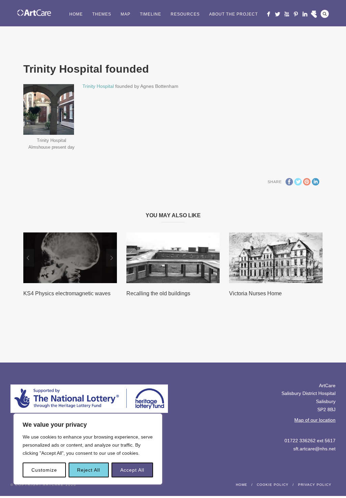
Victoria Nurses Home (255, 293)
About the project (233, 14)
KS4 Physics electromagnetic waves (66, 293)
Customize (44, 470)
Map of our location (315, 420)
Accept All (132, 470)
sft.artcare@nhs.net (314, 448)
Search (325, 14)
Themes (101, 14)
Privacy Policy (314, 485)
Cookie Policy (273, 485)
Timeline (150, 14)
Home (76, 14)
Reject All (88, 470)
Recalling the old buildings (158, 293)
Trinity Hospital (98, 86)
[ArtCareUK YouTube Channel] (286, 14)
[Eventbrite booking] (314, 14)
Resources (185, 14)
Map (125, 14)
